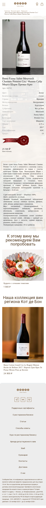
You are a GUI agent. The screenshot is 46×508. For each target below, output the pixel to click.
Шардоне (40, 121)
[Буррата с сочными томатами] (23, 265)
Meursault (40, 112)
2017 (42, 127)
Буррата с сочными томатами (16, 283)
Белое (41, 93)
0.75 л (41, 124)
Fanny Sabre (39, 115)
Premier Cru (39, 118)
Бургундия (39, 105)
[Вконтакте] (23, 399)
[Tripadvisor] (29, 399)
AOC (42, 130)
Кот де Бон (39, 108)
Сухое (41, 96)
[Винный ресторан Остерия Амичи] (20, 4)
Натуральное (38, 102)
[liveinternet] (5, 507)
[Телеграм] (17, 399)
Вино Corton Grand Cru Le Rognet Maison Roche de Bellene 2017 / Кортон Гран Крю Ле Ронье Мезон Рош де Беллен (23, 367)
